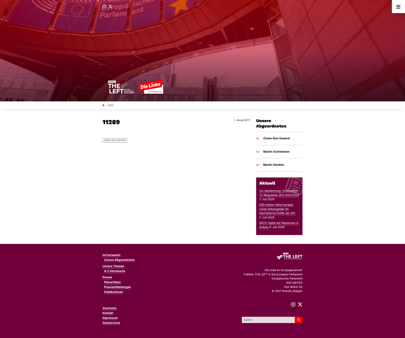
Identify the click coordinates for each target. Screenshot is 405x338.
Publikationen (113, 292)
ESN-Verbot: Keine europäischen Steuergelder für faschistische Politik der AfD (277, 209)
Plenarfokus (112, 282)
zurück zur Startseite (115, 140)
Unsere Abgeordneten (119, 259)
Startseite (109, 308)
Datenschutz (111, 322)
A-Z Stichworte (114, 271)
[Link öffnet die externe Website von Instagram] (104, 6)
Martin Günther (273, 164)
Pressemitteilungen (117, 287)
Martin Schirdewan (276, 151)
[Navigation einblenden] (398, 6)
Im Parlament (111, 255)
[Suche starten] (298, 320)
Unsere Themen (113, 266)
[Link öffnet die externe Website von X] (110, 6)
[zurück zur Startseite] (135, 86)
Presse (107, 277)
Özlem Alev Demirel (276, 138)
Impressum (110, 317)
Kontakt (108, 313)
